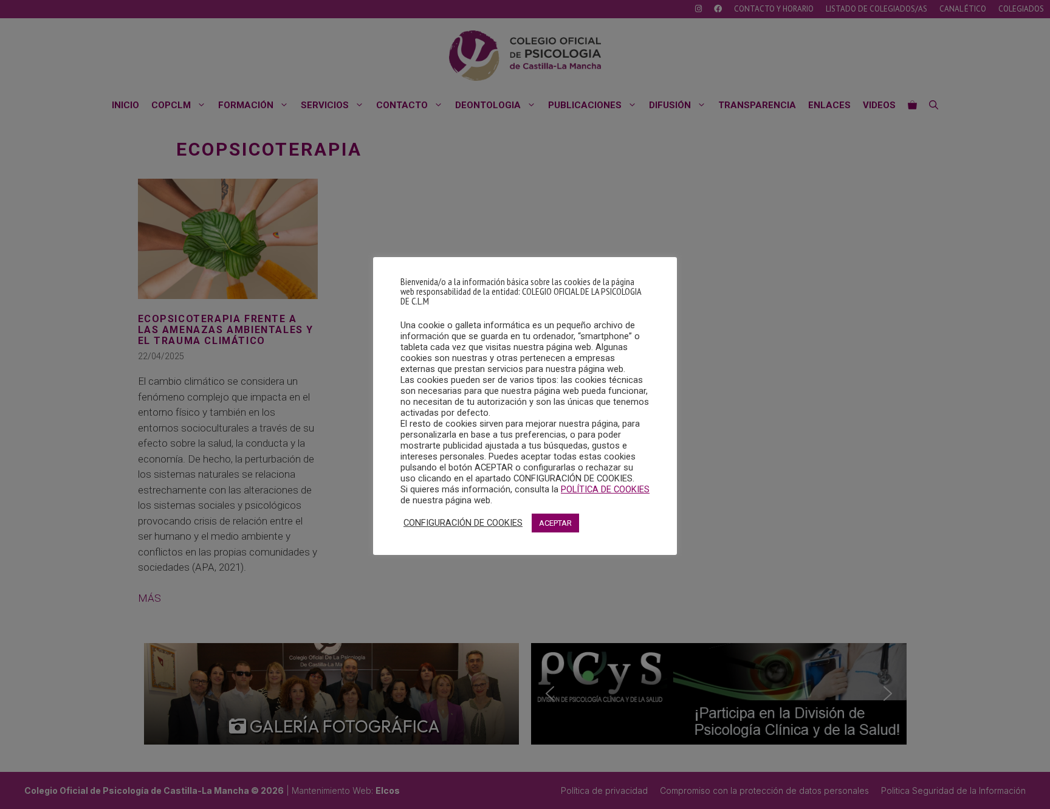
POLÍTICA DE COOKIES (605, 489)
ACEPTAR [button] (555, 523)
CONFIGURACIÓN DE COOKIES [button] (463, 522)
